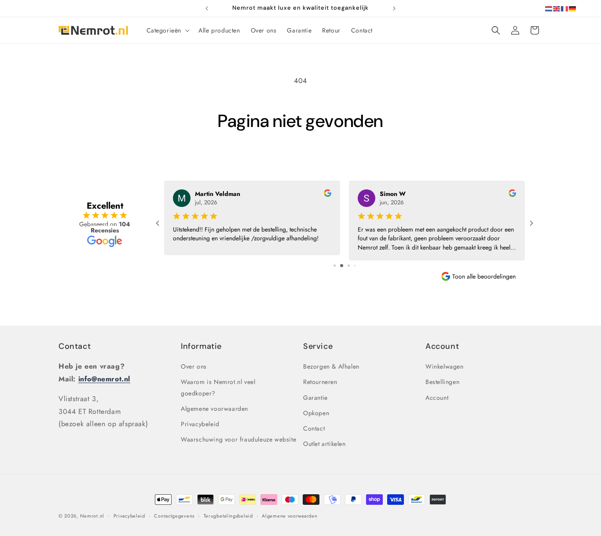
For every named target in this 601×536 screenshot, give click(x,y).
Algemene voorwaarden (214, 408)
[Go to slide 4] (354, 265)
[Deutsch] (573, 8)
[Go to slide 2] (341, 265)
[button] (167, 30)
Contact (75, 346)
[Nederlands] (549, 8)
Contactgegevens (174, 515)
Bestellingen (442, 382)
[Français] (565, 8)
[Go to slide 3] (349, 265)
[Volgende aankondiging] (394, 8)
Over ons (194, 366)
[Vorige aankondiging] (206, 8)
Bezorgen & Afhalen (331, 366)
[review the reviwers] (327, 194)
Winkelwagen (444, 366)
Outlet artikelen (324, 443)
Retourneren (320, 382)
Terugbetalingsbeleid (228, 515)
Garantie (315, 397)
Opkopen (316, 413)
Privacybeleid (200, 424)
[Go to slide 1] (334, 265)
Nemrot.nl (92, 515)
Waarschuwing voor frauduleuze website (238, 439)
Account (436, 397)
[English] (557, 8)
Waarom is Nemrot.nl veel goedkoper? (218, 388)
